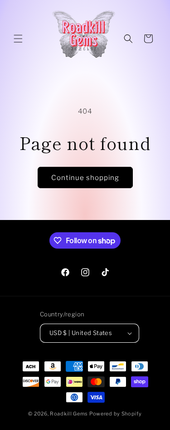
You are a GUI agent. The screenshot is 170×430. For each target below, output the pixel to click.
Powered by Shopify (115, 413)
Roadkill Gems (69, 413)
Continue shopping (85, 178)
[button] (18, 39)
